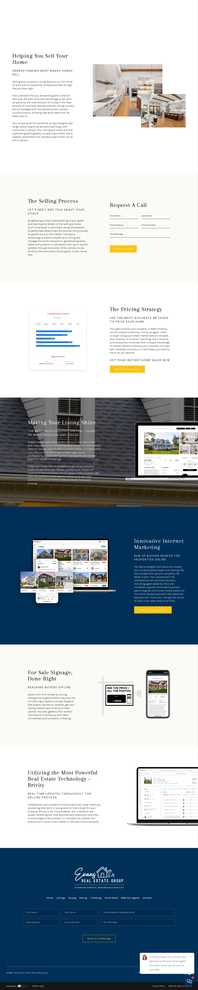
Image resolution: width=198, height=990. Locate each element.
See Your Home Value (127, 369)
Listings (60, 897)
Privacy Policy (159, 986)
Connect (147, 897)
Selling (83, 897)
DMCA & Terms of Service (180, 986)
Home (49, 897)
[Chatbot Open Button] (189, 981)
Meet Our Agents (130, 897)
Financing (95, 897)
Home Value (111, 897)
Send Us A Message (99, 938)
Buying (72, 897)
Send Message (123, 248)
